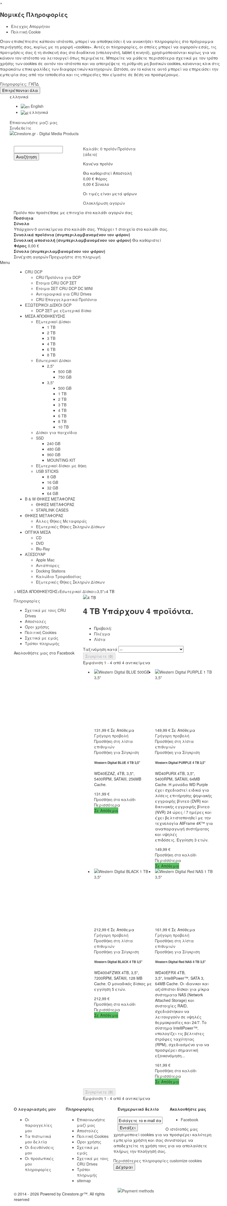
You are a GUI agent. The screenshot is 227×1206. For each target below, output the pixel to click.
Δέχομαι (124, 1167)
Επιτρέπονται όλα (20, 90)
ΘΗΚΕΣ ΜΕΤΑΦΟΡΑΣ (55, 504)
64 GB (52, 493)
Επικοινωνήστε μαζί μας (34, 122)
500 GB (64, 371)
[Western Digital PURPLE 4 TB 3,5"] (184, 698)
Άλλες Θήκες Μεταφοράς (61, 521)
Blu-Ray (43, 548)
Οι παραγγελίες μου (38, 1125)
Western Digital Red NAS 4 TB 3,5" (180, 961)
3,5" (50, 382)
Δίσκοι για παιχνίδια (56, 432)
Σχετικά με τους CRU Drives (93, 1161)
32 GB (52, 488)
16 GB (52, 482)
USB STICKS (47, 471)
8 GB (51, 476)
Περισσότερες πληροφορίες (142, 1160)
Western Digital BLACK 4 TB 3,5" (118, 961)
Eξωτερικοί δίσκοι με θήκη (61, 465)
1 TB (51, 327)
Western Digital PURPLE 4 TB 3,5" (180, 762)
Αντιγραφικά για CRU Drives (63, 294)
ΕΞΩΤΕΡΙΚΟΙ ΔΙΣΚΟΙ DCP (48, 305)
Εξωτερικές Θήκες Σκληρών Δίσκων (70, 526)
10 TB (63, 427)
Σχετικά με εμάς (41, 638)
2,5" (50, 366)
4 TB (51, 344)
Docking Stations (50, 571)
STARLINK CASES (52, 510)
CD (39, 537)
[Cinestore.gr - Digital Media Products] (113, 138)
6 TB (51, 349)
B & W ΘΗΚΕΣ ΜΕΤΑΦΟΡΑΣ (50, 499)
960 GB (53, 454)
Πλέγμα (102, 634)
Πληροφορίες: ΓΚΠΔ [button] (19, 84)
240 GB (53, 443)
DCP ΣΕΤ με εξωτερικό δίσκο (63, 310)
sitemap (84, 1180)
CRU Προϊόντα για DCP (58, 277)
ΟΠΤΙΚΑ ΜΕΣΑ (38, 532)
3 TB (51, 338)
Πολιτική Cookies (40, 632)
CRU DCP (33, 271)
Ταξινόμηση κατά (100, 649)
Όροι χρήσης (37, 627)
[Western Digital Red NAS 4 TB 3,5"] (184, 898)
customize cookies (186, 1160)
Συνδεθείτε (21, 128)
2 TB (51, 332)
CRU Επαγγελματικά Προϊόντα (66, 299)
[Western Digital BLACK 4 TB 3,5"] (123, 898)
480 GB (53, 449)
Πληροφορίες (27, 601)
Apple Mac (45, 560)
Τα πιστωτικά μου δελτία (38, 1139)
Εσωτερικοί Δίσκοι (53, 360)
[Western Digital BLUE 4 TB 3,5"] (123, 698)
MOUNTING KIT (61, 460)
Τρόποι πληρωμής (42, 643)
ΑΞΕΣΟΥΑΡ (35, 554)
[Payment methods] (136, 1190)
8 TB (51, 355)
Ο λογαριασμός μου (35, 1109)
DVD (40, 543)
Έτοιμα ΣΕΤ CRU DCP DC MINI (64, 288)
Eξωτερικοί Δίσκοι (53, 321)
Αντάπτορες (48, 565)
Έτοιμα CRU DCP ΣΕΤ (56, 283)
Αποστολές (35, 621)
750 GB (64, 377)
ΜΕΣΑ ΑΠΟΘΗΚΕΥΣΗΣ (45, 316)
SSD (40, 438)
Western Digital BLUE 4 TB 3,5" (117, 762)
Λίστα (99, 639)
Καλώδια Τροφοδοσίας (58, 576)
